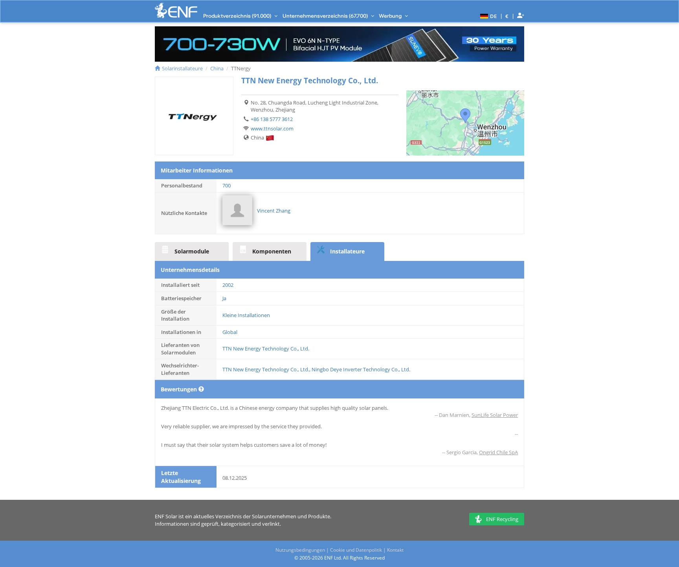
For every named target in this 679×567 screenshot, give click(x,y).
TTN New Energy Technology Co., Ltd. (265, 348)
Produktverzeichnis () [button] (237, 16)
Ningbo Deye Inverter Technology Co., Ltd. (361, 369)
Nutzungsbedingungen (300, 550)
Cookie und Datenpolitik (356, 550)
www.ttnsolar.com (272, 128)
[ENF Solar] (176, 10)
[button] (487, 15)
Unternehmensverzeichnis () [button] (326, 16)
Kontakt (395, 550)
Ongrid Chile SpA (498, 452)
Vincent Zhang (273, 210)
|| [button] (507, 16)
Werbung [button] (391, 16)
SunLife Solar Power (495, 414)
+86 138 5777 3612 (272, 119)
